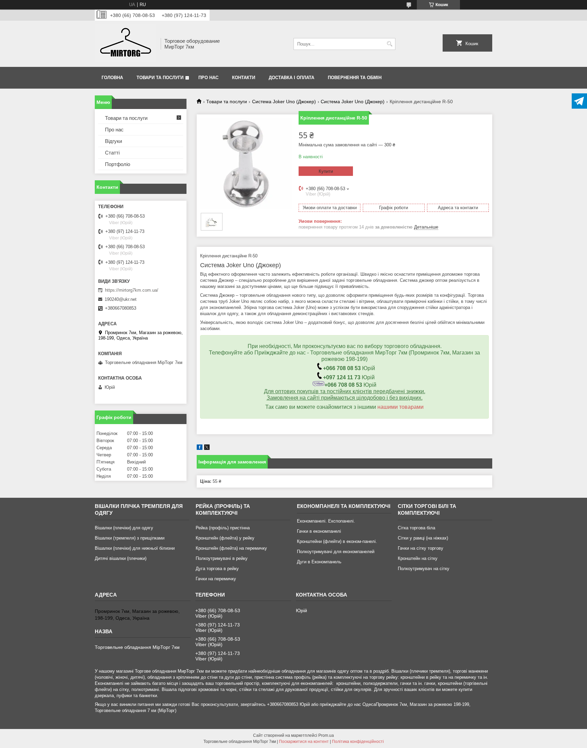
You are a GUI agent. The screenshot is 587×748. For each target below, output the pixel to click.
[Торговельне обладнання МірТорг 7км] (125, 43)
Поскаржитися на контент (304, 741)
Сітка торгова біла (416, 527)
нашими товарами (400, 407)
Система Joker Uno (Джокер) (284, 101)
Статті (112, 153)
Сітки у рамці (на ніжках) (423, 538)
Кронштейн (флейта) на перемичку (231, 548)
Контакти (243, 77)
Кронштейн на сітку (418, 558)
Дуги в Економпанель (319, 561)
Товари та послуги (160, 77)
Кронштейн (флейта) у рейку (225, 538)
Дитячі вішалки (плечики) (120, 558)
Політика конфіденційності (358, 741)
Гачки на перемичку (216, 578)
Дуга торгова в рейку (217, 568)
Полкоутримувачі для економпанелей (335, 551)
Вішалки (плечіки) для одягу (124, 527)
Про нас (208, 77)
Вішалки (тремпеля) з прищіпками (129, 538)
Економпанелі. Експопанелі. (326, 521)
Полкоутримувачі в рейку (222, 558)
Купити (326, 171)
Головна (112, 77)
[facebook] (199, 448)
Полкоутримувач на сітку (423, 568)
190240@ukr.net (121, 299)
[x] (207, 448)
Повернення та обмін (354, 77)
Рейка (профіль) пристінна (223, 527)
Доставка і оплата (291, 77)
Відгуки (113, 141)
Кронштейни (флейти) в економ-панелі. (337, 541)
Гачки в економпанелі (319, 531)
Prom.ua (326, 735)
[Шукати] (389, 44)
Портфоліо (117, 164)
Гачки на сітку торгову (420, 548)
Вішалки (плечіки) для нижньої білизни (135, 548)
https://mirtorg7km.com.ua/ (131, 290)
